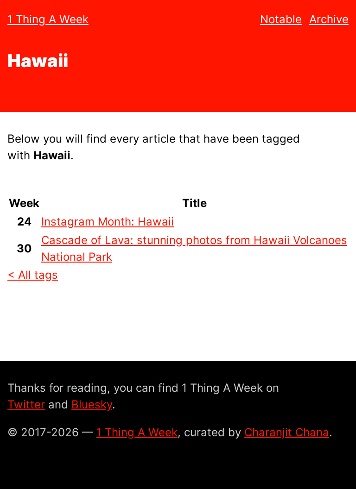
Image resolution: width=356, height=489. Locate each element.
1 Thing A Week (48, 19)
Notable (281, 19)
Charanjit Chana (286, 432)
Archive (329, 19)
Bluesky (91, 404)
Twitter (26, 404)
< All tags (32, 275)
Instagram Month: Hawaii (107, 221)
